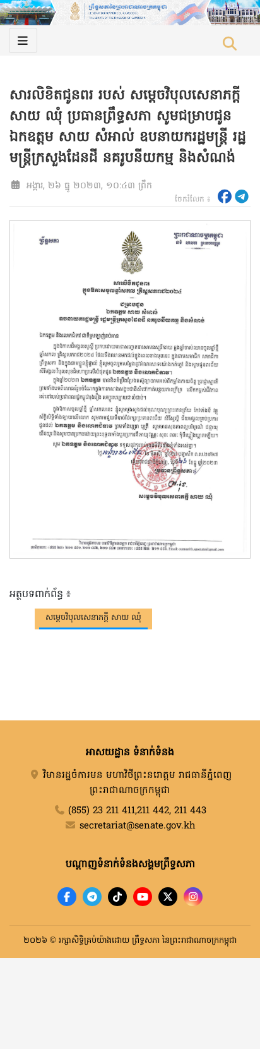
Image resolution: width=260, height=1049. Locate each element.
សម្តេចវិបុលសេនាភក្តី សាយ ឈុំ (93, 618)
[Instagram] (193, 896)
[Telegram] (92, 896)
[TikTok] (117, 896)
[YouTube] (142, 896)
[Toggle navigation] (23, 40)
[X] (167, 896)
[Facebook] (66, 896)
